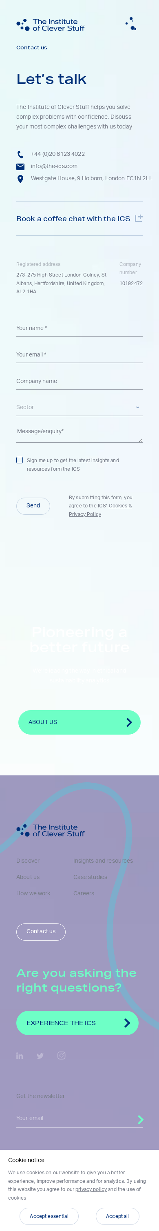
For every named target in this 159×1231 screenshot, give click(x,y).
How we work (33, 894)
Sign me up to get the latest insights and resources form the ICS (73, 464)
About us (28, 877)
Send (33, 506)
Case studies (90, 877)
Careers (84, 894)
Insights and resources (103, 861)
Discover (28, 861)
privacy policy (91, 1189)
